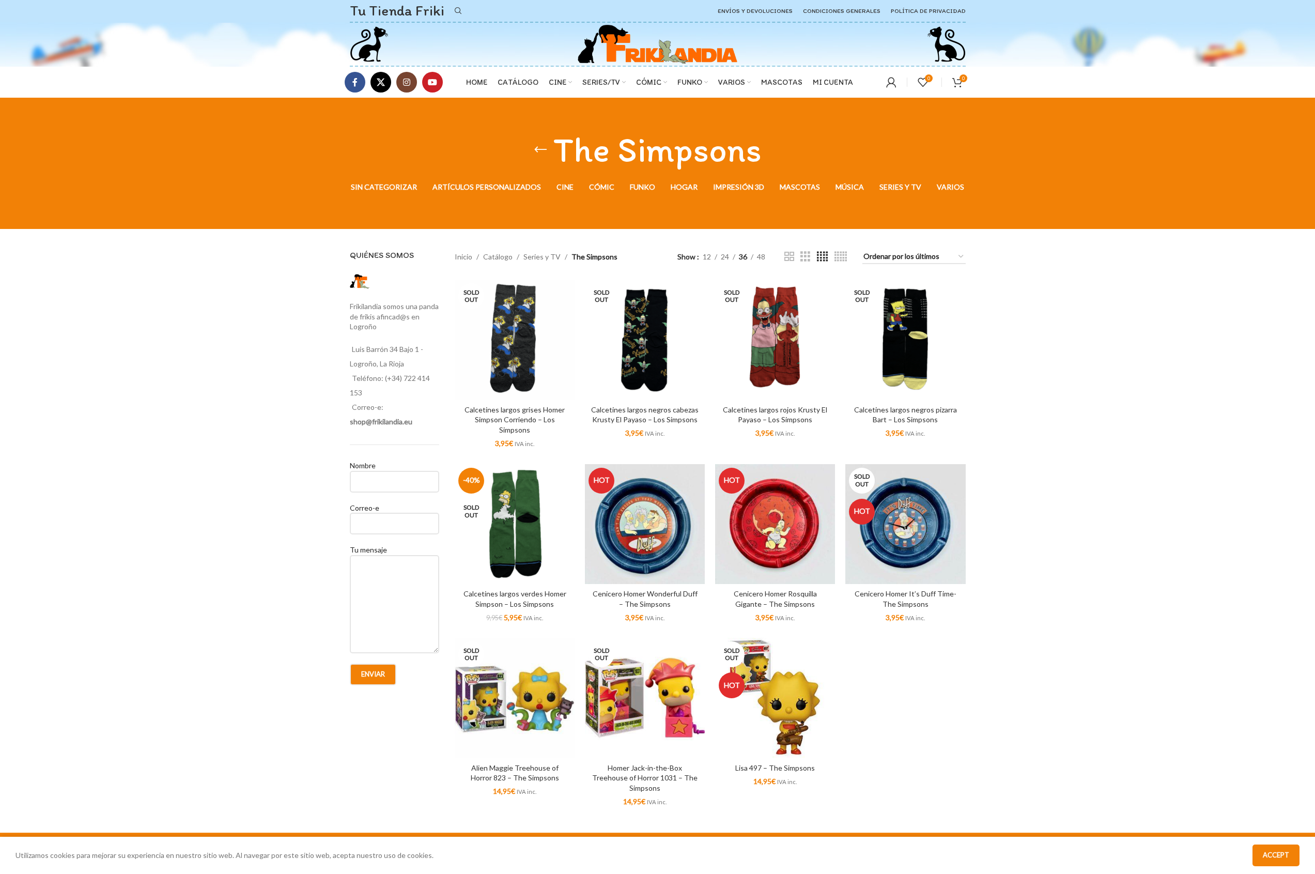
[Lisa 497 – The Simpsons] (775, 698)
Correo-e (364, 507)
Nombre (363, 465)
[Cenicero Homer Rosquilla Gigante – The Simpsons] (775, 524)
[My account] (891, 82)
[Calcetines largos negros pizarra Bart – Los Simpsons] (905, 340)
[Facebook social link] (355, 82)
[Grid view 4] (822, 256)
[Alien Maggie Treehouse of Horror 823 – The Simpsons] (515, 698)
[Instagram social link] (406, 82)
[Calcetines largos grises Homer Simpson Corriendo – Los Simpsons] (515, 340)
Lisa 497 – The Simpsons (775, 767)
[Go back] (540, 150)
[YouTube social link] (432, 82)
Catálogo (498, 256)
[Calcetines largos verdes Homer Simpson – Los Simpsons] (515, 524)
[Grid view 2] (789, 256)
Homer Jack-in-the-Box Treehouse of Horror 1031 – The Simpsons (645, 777)
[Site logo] (369, 43)
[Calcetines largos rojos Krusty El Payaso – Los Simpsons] (775, 340)
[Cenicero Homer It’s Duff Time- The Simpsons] (905, 524)
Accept (1276, 855)
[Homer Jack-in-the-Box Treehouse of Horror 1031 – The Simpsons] (645, 698)
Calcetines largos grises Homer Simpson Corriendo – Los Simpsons (515, 419)
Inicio (463, 256)
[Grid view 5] (840, 256)
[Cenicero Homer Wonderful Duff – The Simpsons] (645, 524)
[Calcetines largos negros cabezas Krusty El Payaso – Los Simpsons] (645, 340)
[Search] (458, 11)
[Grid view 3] (805, 256)
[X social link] (380, 82)
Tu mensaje (368, 549)
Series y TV (542, 256)
